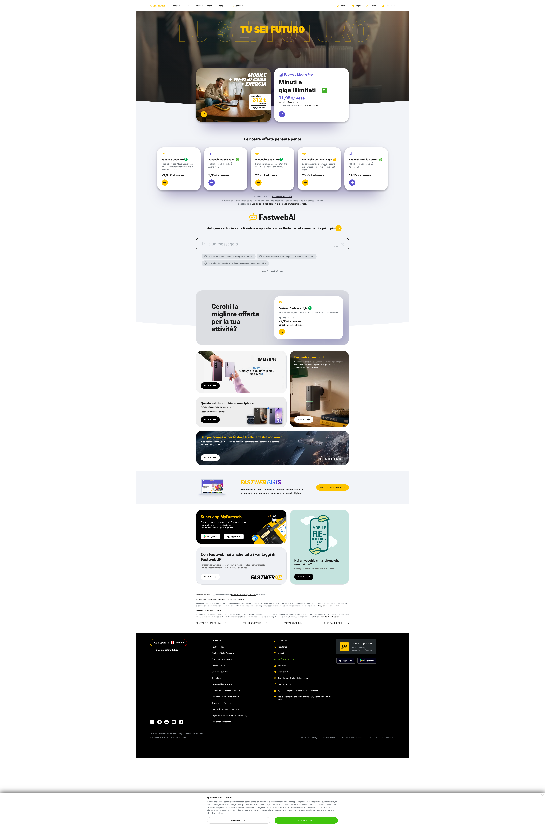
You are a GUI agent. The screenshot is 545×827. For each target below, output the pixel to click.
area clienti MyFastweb (329, 617)
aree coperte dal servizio (308, 105)
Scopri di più (326, 228)
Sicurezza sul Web (220, 672)
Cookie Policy (329, 737)
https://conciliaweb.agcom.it (328, 606)
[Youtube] (174, 722)
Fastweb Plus (218, 647)
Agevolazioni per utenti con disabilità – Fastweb (298, 690)
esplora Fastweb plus (332, 487)
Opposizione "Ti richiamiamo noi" (226, 690)
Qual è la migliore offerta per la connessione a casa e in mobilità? (237, 263)
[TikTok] (181, 722)
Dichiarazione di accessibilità (382, 737)
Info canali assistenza (221, 722)
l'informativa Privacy (275, 271)
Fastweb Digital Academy (223, 653)
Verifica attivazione (286, 659)
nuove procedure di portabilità (243, 595)
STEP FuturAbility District (222, 659)
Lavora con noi (284, 684)
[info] (318, 89)
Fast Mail (282, 665)
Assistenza (282, 647)
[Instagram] (159, 722)
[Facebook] (152, 722)
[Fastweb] (160, 5)
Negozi (281, 653)
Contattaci (282, 640)
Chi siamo (216, 640)
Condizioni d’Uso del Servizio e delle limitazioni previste (279, 204)
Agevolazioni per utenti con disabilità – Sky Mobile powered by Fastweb (304, 698)
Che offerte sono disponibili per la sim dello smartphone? (288, 256)
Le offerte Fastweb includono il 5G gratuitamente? (230, 256)
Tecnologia (217, 678)
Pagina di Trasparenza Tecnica (225, 709)
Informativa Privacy (309, 737)
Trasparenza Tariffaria (221, 703)
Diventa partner (218, 665)
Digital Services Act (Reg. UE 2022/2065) (229, 715)
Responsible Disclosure (222, 684)
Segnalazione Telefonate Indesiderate (294, 678)
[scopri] (204, 114)
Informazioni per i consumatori (225, 697)
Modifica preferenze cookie (352, 737)
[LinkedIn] (166, 722)
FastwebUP (283, 672)
